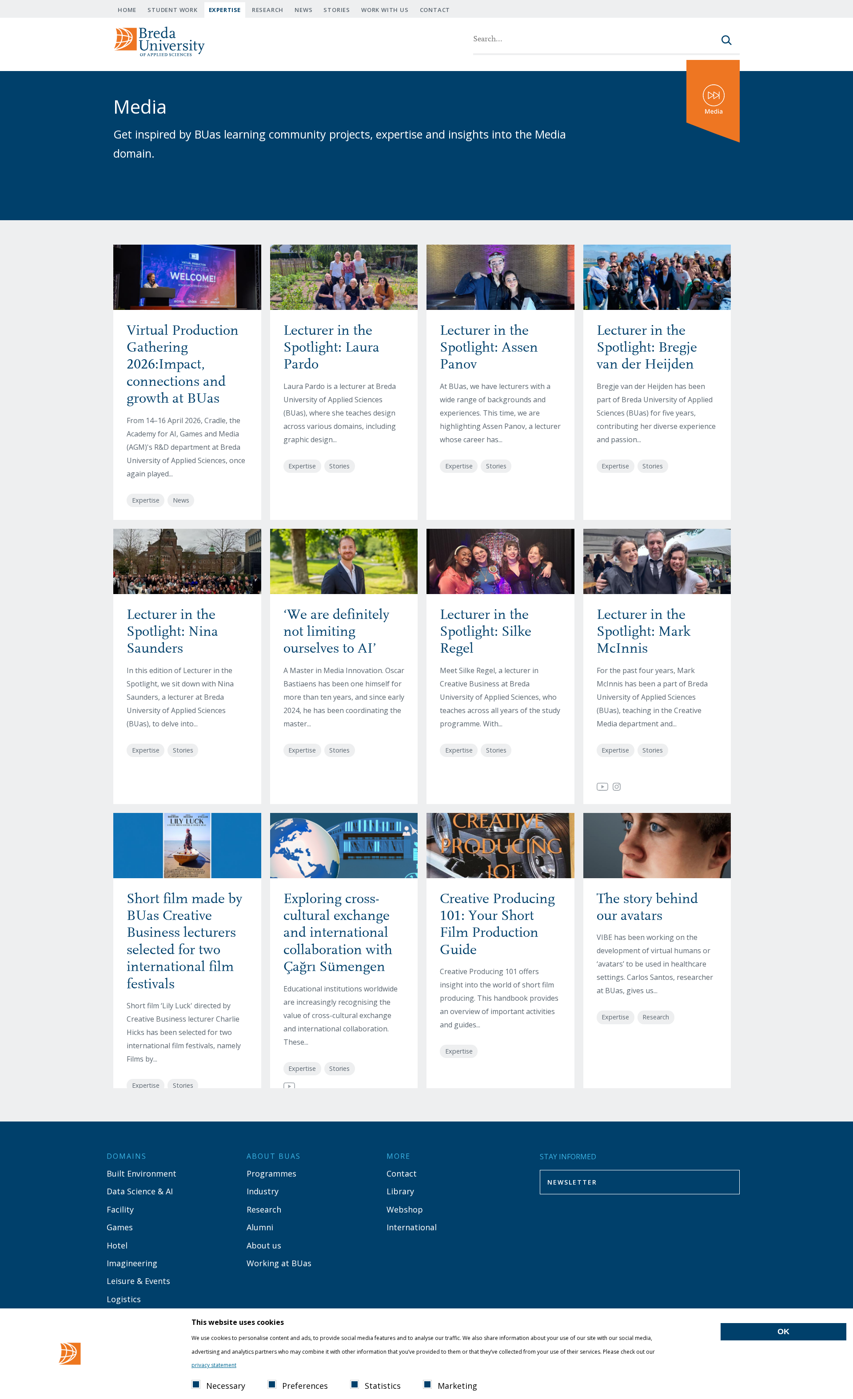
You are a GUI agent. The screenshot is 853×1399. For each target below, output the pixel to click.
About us (264, 1245)
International (412, 1227)
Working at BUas (279, 1263)
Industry (263, 1191)
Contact (435, 10)
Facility (120, 1209)
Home (127, 10)
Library (400, 1191)
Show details (263, 1364)
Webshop (405, 1209)
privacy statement (213, 1365)
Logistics (124, 1299)
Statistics (383, 1385)
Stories (336, 10)
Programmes (271, 1173)
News (303, 10)
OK (783, 1331)
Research (267, 10)
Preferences (305, 1385)
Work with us (385, 10)
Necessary (225, 1385)
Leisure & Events (138, 1281)
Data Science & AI (140, 1191)
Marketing (457, 1385)
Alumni (260, 1227)
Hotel (117, 1245)
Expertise (225, 10)
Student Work (172, 10)
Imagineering (132, 1263)
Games (120, 1227)
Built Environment (141, 1173)
